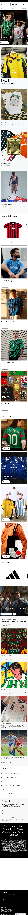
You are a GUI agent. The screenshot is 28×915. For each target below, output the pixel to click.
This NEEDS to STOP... (6, 723)
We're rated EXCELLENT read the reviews (11, 777)
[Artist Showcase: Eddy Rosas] (14, 675)
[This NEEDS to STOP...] (14, 709)
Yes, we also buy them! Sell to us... (9, 793)
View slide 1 (12, 44)
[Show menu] (1, 4)
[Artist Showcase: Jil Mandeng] (14, 641)
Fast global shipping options (7, 781)
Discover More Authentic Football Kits (9, 856)
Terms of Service (4, 820)
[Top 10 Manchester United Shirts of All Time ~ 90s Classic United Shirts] (14, 743)
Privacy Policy (21, 819)
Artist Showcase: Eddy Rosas (8, 689)
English (18, 914)
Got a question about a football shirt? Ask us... (11, 785)
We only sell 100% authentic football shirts (11, 773)
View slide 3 (15, 44)
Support (3, 899)
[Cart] (26, 4)
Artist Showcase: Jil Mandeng (8, 655)
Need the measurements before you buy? (10, 789)
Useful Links (4, 903)
